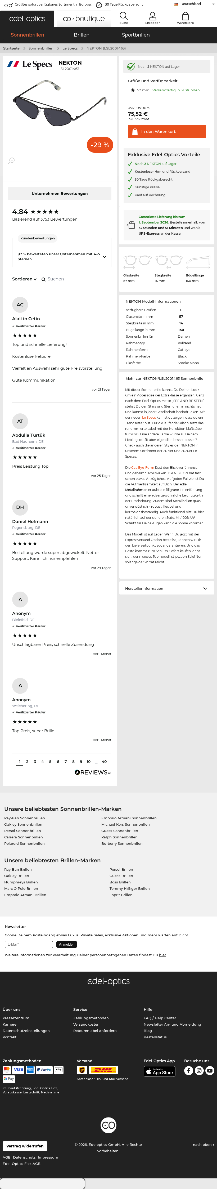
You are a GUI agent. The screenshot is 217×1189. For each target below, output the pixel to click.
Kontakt (9, 1037)
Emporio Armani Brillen (25, 895)
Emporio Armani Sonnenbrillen (129, 818)
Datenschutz (24, 1157)
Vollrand (184, 343)
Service (80, 1009)
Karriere (9, 1024)
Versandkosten (86, 1024)
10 (89, 761)
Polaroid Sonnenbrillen (24, 843)
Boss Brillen (120, 882)
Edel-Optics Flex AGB (21, 1163)
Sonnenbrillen (41, 48)
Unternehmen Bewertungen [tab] (60, 193)
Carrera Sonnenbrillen (23, 837)
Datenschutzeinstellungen (26, 1031)
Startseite (11, 48)
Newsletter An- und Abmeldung (172, 1024)
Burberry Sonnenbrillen (122, 843)
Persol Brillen (121, 869)
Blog (148, 1031)
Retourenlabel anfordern (95, 1031)
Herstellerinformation (144, 588)
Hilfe (148, 1009)
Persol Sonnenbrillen (22, 831)
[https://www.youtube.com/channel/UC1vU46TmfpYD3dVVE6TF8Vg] (209, 1071)
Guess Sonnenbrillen (119, 831)
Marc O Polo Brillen (21, 888)
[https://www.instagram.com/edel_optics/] (199, 1071)
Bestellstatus (155, 1037)
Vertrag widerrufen (25, 1146)
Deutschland (190, 4)
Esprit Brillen (121, 895)
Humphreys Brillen (21, 882)
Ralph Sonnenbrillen (119, 837)
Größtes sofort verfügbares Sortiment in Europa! (53, 4)
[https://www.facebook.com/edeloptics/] (188, 1071)
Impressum (48, 1157)
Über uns (11, 1009)
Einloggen (152, 23)
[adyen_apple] (59, 1070)
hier (162, 955)
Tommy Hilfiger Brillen (130, 888)
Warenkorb (185, 23)
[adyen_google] (9, 1079)
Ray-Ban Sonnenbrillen (24, 818)
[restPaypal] (44, 1070)
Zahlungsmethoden (91, 1018)
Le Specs (70, 48)
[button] (27, 19)
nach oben (203, 1144)
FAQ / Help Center (160, 1018)
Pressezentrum (16, 1018)
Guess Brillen (121, 876)
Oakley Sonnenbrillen (23, 824)
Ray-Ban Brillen (18, 869)
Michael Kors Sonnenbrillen (125, 824)
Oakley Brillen (16, 876)
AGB (7, 1157)
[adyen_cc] (7, 1070)
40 (104, 761)
